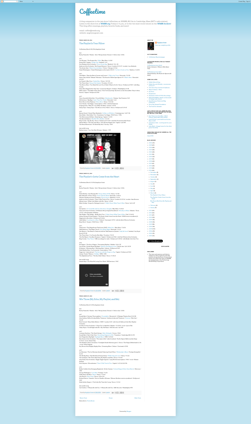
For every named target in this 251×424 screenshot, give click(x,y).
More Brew (99, 102)
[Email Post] (112, 168)
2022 (150, 152)
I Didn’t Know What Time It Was (114, 203)
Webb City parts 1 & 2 (114, 355)
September (153, 179)
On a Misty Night (105, 229)
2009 (151, 219)
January (152, 207)
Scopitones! (152, 93)
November (153, 174)
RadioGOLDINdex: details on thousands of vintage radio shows (160, 98)
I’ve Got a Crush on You (122, 70)
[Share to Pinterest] (123, 168)
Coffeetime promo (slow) (154, 65)
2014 (150, 170)
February (153, 205)
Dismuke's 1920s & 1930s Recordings (160, 95)
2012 (150, 212)
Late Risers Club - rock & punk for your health (160, 123)
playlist (108, 168)
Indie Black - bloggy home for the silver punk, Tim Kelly (160, 126)
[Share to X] (119, 168)
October (152, 177)
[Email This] (115, 168)
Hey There (90, 239)
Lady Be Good (124, 231)
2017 (150, 163)
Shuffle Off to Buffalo (98, 119)
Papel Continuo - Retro (155, 89)
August (152, 181)
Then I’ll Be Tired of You (104, 363)
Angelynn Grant (89, 168)
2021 (150, 154)
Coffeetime (92, 11)
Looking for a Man (92, 220)
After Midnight (107, 333)
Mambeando (109, 98)
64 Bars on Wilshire (108, 113)
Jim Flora (151, 91)
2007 (150, 224)
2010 (150, 217)
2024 (150, 147)
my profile (150, 135)
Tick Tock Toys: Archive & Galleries (159, 87)
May (151, 188)
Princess (127, 318)
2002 (150, 233)
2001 (150, 235)
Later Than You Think (100, 100)
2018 (150, 161)
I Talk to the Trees (113, 75)
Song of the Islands (95, 83)
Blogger (129, 411)
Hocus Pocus (105, 197)
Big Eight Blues (99, 337)
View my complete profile (162, 45)
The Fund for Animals (155, 106)
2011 (150, 215)
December (153, 172)
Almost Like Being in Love (108, 246)
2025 (150, 145)
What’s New (128, 77)
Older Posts (137, 398)
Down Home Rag (102, 64)
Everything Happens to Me (105, 335)
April (152, 190)
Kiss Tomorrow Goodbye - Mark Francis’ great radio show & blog (158, 116)
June (151, 186)
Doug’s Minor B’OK (104, 193)
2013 (150, 210)
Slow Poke (90, 376)
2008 (151, 222)
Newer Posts (83, 398)
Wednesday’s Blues (122, 352)
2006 (151, 226)
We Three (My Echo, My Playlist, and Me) (99, 299)
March (152, 193)
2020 (150, 156)
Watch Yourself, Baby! (95, 68)
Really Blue (96, 81)
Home (111, 398)
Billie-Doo (111, 227)
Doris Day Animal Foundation (157, 104)
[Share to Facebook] (121, 168)
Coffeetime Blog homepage (157, 57)
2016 (150, 166)
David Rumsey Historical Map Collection (157, 101)
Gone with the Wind (103, 195)
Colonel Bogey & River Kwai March (123, 369)
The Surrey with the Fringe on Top (105, 252)
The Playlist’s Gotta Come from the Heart (99, 177)
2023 (150, 149)
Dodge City (95, 62)
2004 (150, 231)
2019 (150, 159)
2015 (150, 168)
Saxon (94, 374)
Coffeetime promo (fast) (154, 72)
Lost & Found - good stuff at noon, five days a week (160, 120)
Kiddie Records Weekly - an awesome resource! (160, 84)
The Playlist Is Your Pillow (92, 43)
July (151, 184)
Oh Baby (96, 254)
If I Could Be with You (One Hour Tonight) (99, 208)
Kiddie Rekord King (154, 82)
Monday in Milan (124, 210)
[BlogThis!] (117, 168)
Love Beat (94, 372)
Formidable (105, 316)
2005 (150, 229)
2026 (150, 143)
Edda (99, 60)
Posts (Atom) (90, 401)
